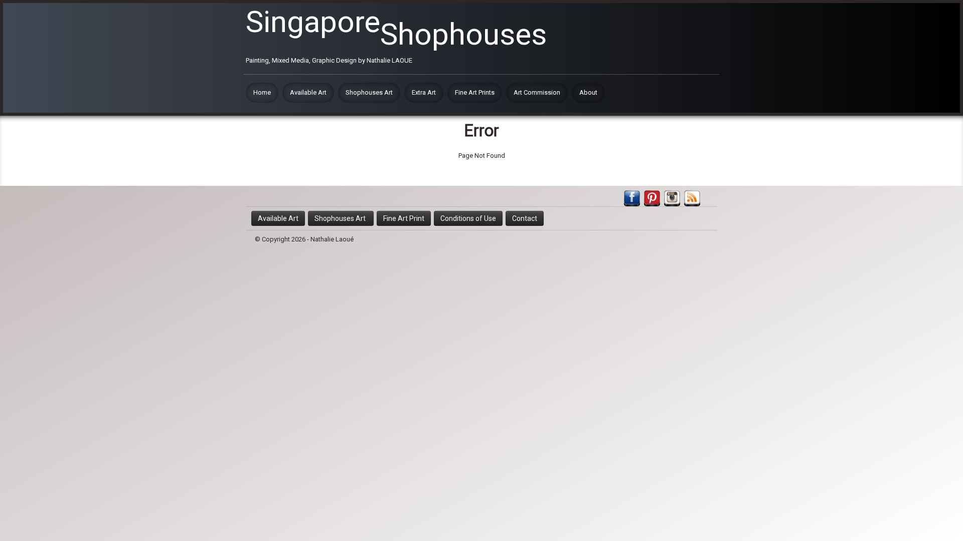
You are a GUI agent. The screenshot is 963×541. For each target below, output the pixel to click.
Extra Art (424, 92)
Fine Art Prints (475, 92)
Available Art (308, 92)
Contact (524, 218)
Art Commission (537, 92)
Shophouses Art (369, 92)
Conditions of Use (468, 218)
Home (262, 92)
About (588, 92)
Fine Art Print (403, 218)
